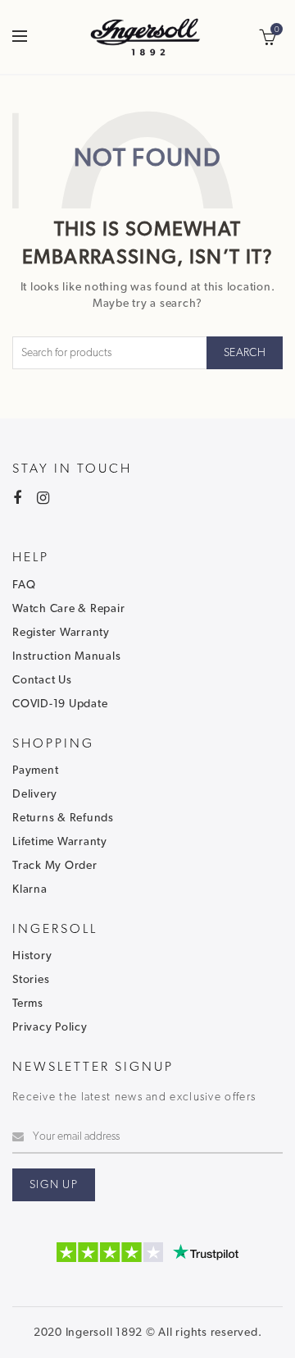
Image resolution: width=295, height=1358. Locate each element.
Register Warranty (61, 632)
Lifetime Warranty (59, 842)
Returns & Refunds (63, 818)
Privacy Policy (50, 1027)
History (32, 956)
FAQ (23, 585)
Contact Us (42, 680)
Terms (27, 1003)
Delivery (34, 794)
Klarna (30, 889)
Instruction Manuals (66, 656)
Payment (35, 770)
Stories (30, 979)
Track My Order (55, 865)
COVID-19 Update (59, 704)
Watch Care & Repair (68, 609)
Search (245, 353)
